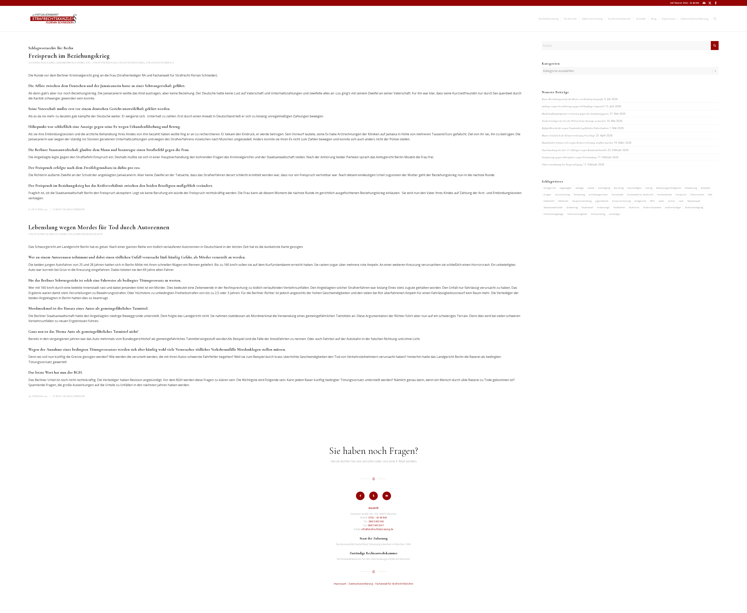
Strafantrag (572, 207)
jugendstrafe (601, 200)
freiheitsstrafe (664, 194)
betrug (648, 187)
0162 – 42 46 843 (377, 517)
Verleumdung (598, 214)
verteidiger (615, 214)
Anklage (580, 187)
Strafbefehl (619, 207)
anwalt (590, 187)
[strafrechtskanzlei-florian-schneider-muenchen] (53, 18)
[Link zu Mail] (704, 3)
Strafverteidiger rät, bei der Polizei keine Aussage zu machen (574, 121)
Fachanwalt (617, 194)
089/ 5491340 (376, 521)
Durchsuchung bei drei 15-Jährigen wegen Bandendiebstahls (574, 150)
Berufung (619, 187)
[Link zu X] (710, 3)
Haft (710, 194)
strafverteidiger (673, 207)
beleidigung (604, 187)
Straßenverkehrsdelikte (85, 234)
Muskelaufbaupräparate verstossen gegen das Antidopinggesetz (575, 113)
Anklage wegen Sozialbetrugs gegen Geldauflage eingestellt (573, 106)
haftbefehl (549, 200)
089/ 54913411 (376, 525)
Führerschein (697, 194)
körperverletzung (621, 200)
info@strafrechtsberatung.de (377, 529)
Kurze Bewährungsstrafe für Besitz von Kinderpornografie (572, 99)
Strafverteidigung (694, 207)
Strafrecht (634, 207)
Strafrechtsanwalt (652, 207)
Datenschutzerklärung (361, 583)
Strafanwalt (587, 207)
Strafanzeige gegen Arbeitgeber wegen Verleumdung (569, 157)
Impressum (340, 583)
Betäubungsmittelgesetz (668, 187)
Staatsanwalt (693, 200)
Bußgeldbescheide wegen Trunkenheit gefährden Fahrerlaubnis (575, 128)
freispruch (681, 194)
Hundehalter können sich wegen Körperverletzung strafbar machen (577, 142)
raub (681, 200)
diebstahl (705, 187)
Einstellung (579, 194)
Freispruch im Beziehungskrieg (69, 56)
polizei (671, 200)
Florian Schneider (72, 209)
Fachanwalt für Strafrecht (640, 194)
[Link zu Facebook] (716, 3)
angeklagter (566, 187)
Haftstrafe (563, 200)
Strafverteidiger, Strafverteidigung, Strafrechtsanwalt (133, 62)
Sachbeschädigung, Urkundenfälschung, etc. (59, 62)
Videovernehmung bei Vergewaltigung (562, 164)
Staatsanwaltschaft (553, 207)
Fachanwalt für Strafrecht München (394, 583)
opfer (661, 200)
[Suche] (715, 18)
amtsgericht (550, 187)
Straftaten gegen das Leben (47, 234)
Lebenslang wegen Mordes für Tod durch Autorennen (98, 227)
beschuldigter (634, 187)
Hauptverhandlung (582, 200)
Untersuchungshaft (577, 214)
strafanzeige (603, 207)
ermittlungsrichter (598, 194)
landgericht (640, 200)
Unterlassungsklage (554, 214)
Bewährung (691, 187)
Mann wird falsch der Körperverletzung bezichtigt (568, 135)
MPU (652, 200)
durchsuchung (562, 194)
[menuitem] (548, 18)
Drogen (547, 194)
